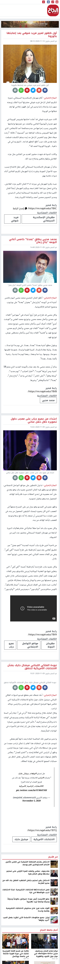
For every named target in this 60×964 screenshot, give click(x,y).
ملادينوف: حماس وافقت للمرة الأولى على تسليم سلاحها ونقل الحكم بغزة (28, 902)
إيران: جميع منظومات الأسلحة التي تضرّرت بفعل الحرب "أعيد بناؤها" (26, 948)
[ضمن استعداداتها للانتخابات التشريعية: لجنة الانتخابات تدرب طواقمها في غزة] (54, 921)
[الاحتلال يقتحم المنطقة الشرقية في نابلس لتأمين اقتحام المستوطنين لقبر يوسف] (54, 893)
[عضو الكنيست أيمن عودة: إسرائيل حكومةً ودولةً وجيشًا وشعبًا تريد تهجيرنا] (54, 930)
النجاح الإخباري (53, 10)
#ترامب (41, 807)
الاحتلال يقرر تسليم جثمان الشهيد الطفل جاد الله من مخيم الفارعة (26, 911)
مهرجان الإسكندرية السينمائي (44, 219)
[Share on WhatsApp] (21, 90)
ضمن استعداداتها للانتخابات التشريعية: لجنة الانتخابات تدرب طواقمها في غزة (26, 920)
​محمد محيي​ (48, 400)
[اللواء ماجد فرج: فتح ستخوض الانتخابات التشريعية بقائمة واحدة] (54, 940)
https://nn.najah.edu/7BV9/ (42, 634)
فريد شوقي (14, 219)
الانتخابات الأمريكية (44, 869)
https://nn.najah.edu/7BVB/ (42, 391)
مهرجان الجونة (50, 645)
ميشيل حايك (21, 869)
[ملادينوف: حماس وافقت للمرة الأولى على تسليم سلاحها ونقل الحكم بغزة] (54, 903)
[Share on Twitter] (33, 90)
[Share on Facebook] (45, 90)
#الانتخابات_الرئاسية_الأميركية (31, 816)
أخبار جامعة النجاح (49, 959)
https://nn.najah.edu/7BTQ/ (42, 859)
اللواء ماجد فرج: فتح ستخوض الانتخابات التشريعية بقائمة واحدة (28, 939)
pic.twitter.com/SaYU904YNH (31, 820)
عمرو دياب (11, 645)
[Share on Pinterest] (27, 90)
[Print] (15, 90)
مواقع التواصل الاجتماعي (30, 645)
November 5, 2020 (31, 830)
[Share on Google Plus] (39, 90)
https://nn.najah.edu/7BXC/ (42, 208)
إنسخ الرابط (19, 208)
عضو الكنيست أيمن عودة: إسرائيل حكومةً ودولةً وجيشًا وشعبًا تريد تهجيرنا (28, 929)
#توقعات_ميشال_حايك (27, 803)
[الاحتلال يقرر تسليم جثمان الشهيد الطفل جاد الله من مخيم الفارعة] (54, 912)
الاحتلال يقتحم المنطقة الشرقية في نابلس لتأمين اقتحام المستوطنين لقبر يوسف (28, 892)
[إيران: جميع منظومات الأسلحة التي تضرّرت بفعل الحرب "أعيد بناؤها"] (54, 949)
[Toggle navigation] (43, 2)
